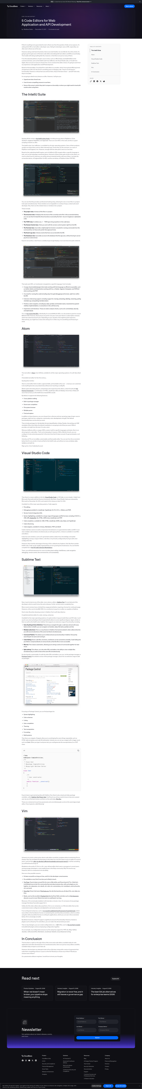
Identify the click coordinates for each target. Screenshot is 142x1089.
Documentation (88, 1069)
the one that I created (74, 925)
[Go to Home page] (12, 6)
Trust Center (87, 1063)
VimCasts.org (45, 891)
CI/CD (43, 1061)
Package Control (26, 656)
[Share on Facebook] (97, 81)
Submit (97, 1037)
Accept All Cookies (121, 1086)
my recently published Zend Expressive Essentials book (59, 911)
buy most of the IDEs (32, 313)
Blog (85, 1058)
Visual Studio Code (50, 497)
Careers (107, 1066)
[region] (71, 1086)
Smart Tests (45, 1069)
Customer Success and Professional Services (90, 1075)
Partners (107, 1063)
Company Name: (103, 1026)
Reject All (108, 1086)
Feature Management (47, 1066)
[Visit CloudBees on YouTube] (29, 1060)
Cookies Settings (96, 1086)
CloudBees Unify (46, 1058)
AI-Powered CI (67, 1058)
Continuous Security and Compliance (69, 1070)
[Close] (139, 1086)
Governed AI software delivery (68, 1061)
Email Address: (80, 1018)
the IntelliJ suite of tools (43, 138)
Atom (33, 373)
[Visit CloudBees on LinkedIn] (36, 1060)
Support (86, 1071)
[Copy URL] (91, 81)
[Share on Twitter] (101, 81)
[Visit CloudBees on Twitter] (33, 1060)
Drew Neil (27, 891)
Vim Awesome (74, 896)
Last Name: (79, 1026)
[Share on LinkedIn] (94, 81)
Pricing (106, 1069)
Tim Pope (26, 882)
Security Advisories (89, 1066)
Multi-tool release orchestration (67, 1066)
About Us (107, 1058)
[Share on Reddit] (104, 81)
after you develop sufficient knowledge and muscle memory (50, 861)
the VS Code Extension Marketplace (41, 547)
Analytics (44, 1074)
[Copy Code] (78, 750)
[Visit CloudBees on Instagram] (26, 1060)
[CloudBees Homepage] (27, 1056)
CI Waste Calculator (89, 1078)
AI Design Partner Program (91, 1061)
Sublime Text (61, 602)
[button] (23, 6)
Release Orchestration (48, 1071)
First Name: (101, 1018)
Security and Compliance (48, 1063)
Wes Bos (58, 799)
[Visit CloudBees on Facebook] (23, 1060)
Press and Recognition (110, 1061)
